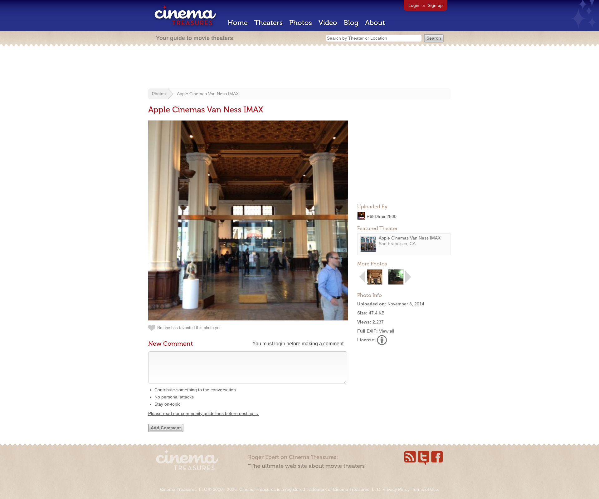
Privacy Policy (395, 489)
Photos (300, 22)
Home (238, 22)
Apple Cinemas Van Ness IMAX (208, 93)
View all (386, 331)
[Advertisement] (299, 68)
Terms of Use (425, 489)
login (279, 343)
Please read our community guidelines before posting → (203, 413)
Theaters (268, 22)
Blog (351, 22)
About (375, 22)
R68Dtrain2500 (382, 216)
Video (328, 22)
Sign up (435, 5)
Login (413, 5)
